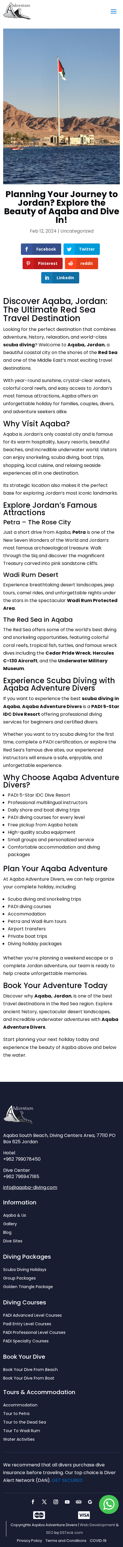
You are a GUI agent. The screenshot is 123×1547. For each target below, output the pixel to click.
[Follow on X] (44, 1501)
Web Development (97, 1525)
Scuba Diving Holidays (24, 1270)
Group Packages (19, 1278)
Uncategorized (77, 231)
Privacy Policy (29, 1541)
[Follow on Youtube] (67, 1501)
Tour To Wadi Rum (21, 1431)
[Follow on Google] (90, 1501)
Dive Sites (12, 1241)
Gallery (10, 1224)
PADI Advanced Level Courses (32, 1315)
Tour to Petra (16, 1414)
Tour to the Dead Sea (24, 1422)
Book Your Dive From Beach (30, 1370)
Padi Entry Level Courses (27, 1324)
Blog (7, 1232)
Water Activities (19, 1439)
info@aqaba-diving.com (30, 1187)
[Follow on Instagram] (55, 1501)
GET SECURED (67, 1480)
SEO (49, 1532)
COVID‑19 (98, 1541)
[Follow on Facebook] (32, 1501)
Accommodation (20, 1405)
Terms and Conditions (65, 1541)
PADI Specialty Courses (26, 1341)
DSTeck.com (71, 1532)
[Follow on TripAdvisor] (78, 1501)
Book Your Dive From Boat (28, 1378)
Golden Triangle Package (28, 1287)
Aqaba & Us (14, 1215)
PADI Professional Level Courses (34, 1332)
